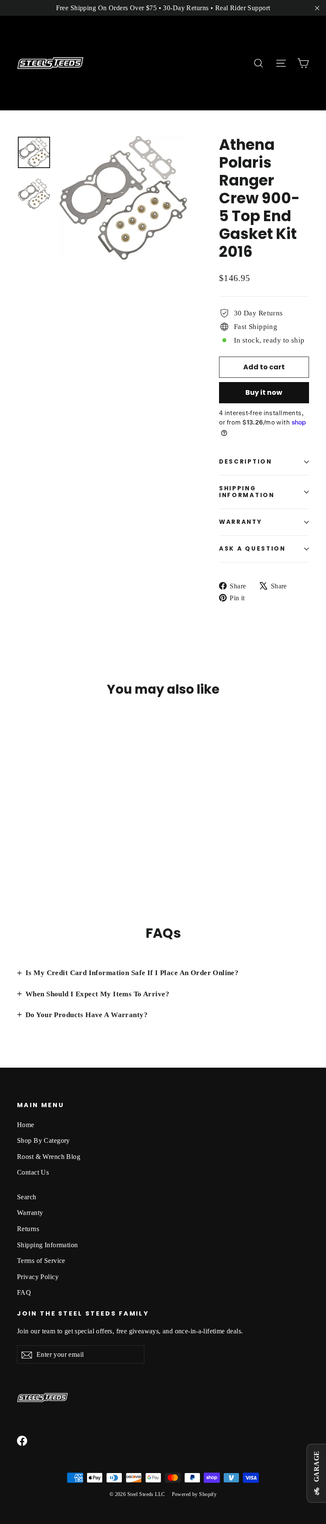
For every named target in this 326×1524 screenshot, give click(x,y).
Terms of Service (41, 1260)
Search (27, 1197)
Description (245, 462)
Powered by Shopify (194, 1494)
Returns (28, 1228)
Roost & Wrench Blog (48, 1156)
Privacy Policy (38, 1276)
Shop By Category (43, 1140)
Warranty (240, 522)
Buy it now (263, 392)
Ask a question (252, 549)
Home (25, 1124)
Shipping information (247, 491)
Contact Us (33, 1172)
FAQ (24, 1292)
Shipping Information (47, 1244)
